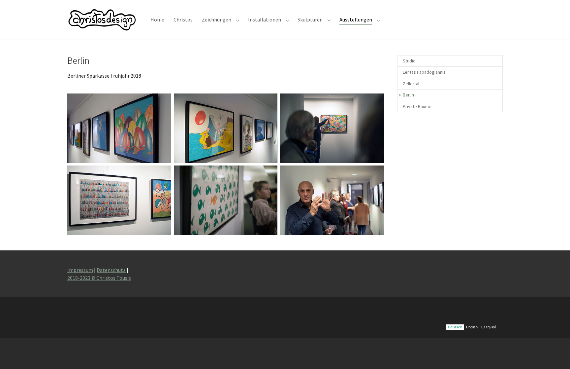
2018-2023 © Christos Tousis (99, 278)
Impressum (80, 270)
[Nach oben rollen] (555, 354)
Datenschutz (111, 270)
